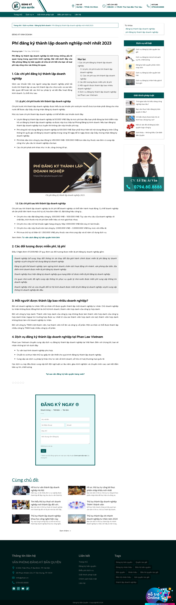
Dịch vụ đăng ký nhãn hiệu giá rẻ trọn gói (149, 82)
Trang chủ (83, 561)
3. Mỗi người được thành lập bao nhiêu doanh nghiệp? (95, 87)
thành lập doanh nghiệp (126, 582)
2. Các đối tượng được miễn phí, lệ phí (95, 82)
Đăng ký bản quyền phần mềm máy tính (148, 66)
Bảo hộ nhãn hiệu (123, 577)
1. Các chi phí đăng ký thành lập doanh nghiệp (95, 64)
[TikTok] (27, 588)
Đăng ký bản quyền (87, 566)
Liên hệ (82, 583)
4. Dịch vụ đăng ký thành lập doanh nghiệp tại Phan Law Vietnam (97, 93)
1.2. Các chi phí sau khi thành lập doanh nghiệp (97, 77)
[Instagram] (18, 588)
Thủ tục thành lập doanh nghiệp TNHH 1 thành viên (102, 503)
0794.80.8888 (157, 6)
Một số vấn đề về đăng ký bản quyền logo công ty (147, 126)
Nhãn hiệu (132, 572)
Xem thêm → (65, 530)
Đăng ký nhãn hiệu (124, 567)
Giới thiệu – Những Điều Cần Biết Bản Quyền (149, 134)
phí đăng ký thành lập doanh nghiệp (142, 32)
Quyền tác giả (141, 562)
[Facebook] (14, 588)
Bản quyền (120, 572)
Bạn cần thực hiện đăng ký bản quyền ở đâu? (148, 110)
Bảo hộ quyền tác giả (149, 572)
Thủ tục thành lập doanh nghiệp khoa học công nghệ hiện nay (46, 517)
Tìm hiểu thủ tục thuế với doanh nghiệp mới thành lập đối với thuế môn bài (46, 503)
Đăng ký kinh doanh (22, 34)
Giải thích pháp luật (88, 574)
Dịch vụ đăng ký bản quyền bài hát (148, 74)
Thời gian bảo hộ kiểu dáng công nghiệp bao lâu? (149, 102)
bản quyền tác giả (141, 577)
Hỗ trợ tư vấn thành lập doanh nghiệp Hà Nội (45, 489)
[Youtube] (23, 588)
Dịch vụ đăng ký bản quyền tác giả (148, 50)
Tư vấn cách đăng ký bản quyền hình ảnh (41, 237)
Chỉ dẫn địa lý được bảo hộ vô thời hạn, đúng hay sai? (147, 118)
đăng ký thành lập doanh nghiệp (140, 28)
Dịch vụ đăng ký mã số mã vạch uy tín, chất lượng (148, 58)
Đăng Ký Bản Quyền (80, 602)
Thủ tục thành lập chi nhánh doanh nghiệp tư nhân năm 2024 (102, 517)
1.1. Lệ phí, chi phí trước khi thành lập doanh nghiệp (96, 71)
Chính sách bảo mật (80, 456)
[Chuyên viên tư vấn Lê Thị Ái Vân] (144, 168)
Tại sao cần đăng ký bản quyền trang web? (65, 374)
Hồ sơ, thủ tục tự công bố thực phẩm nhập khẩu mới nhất (101, 489)
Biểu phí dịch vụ (86, 570)
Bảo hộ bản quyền (143, 567)
